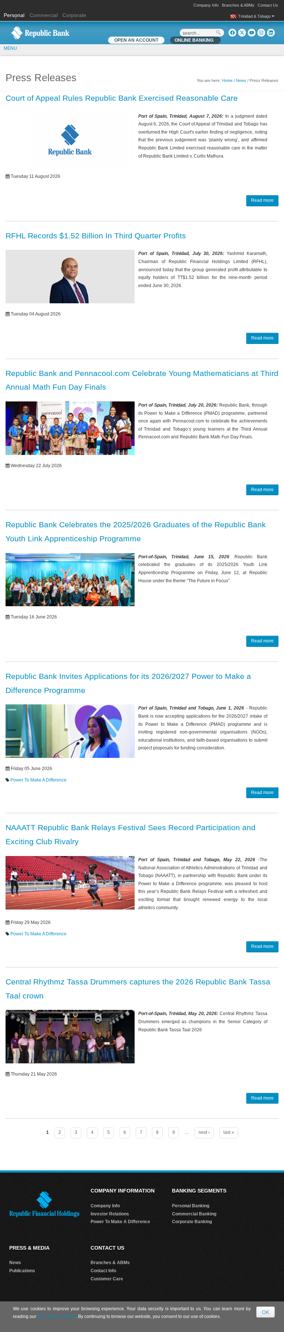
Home (227, 80)
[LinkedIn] (271, 33)
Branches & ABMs (238, 5)
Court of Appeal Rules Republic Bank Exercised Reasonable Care (122, 98)
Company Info (206, 5)
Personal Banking (190, 1205)
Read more (262, 200)
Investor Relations (110, 1214)
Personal (15, 15)
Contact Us (268, 5)
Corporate (74, 15)
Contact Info (103, 1270)
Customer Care (107, 1278)
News (241, 80)
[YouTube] (252, 33)
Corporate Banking (192, 1221)
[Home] (40, 32)
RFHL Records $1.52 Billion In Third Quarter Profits (96, 235)
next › (204, 1132)
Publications (22, 1270)
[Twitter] (242, 33)
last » (228, 1132)
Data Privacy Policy (56, 1316)
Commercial (44, 15)
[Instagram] (261, 33)
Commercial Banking (194, 1214)
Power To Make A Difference (38, 780)
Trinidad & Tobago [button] (255, 16)
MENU (10, 48)
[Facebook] (232, 33)
